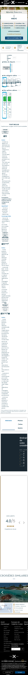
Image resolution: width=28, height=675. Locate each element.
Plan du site (17, 640)
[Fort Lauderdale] (14, 57)
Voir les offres (14, 599)
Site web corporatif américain (17, 636)
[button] (19, 522)
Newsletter (21, 2)
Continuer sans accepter (21, 661)
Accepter (20, 672)
